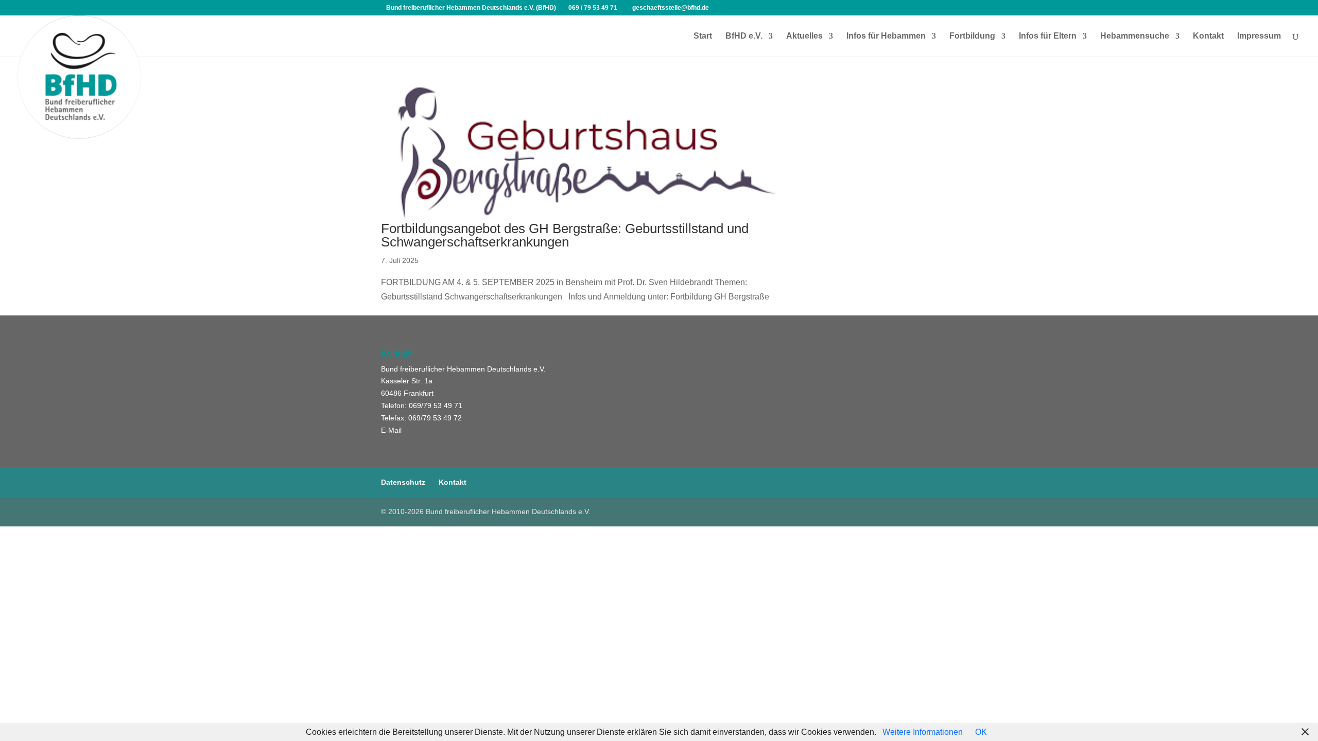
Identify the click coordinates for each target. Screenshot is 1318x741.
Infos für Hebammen (886, 36)
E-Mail (391, 430)
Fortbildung (972, 36)
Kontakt (1208, 36)
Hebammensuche (1134, 36)
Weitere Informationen (922, 732)
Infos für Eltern (1048, 36)
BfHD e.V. (743, 36)
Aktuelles (804, 36)
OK (981, 732)
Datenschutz (403, 482)
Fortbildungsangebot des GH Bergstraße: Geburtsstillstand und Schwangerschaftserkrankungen (565, 235)
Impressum (1259, 36)
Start (702, 36)
